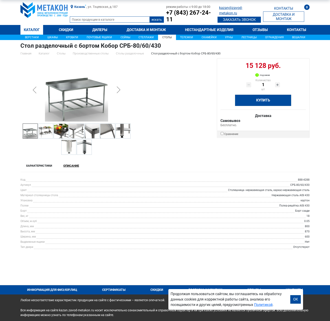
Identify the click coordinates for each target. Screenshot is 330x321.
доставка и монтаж (284, 16)
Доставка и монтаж (146, 30)
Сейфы (125, 37)
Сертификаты (113, 290)
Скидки (66, 30)
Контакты (296, 30)
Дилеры (99, 30)
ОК (295, 299)
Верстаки (32, 37)
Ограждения (274, 37)
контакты (283, 8)
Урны (229, 37)
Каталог (32, 30)
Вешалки (298, 37)
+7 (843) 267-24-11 (188, 16)
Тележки (186, 37)
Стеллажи (146, 37)
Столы (167, 37)
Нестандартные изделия (209, 30)
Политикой (263, 305)
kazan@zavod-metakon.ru (230, 10)
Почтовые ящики (99, 37)
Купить (263, 100)
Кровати (72, 37)
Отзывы (260, 30)
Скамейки (209, 37)
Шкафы (52, 37)
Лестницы (249, 37)
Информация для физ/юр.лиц (52, 290)
